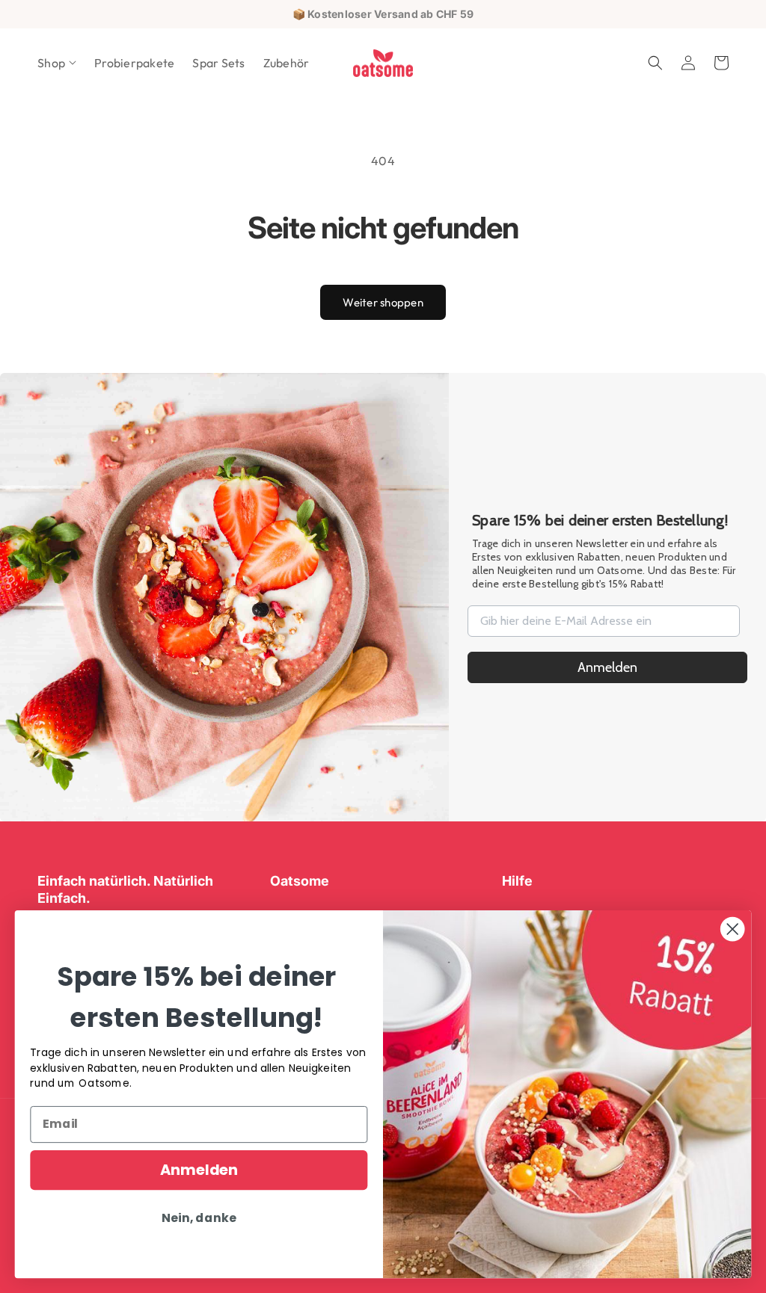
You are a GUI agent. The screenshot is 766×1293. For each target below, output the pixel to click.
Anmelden (607, 667)
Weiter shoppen (383, 302)
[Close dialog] (732, 929)
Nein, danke (199, 1217)
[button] (56, 63)
